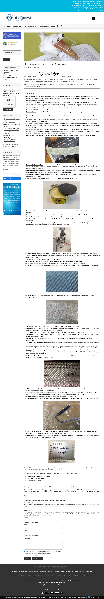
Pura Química (7, 75)
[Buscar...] (66, 26)
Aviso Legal (32, 576)
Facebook (8, 179)
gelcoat (6, 163)
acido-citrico (13, 155)
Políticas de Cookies (83, 576)
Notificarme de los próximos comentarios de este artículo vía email (43, 551)
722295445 (79, 580)
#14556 (25, 502)
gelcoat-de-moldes (11, 163)
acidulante (18, 155)
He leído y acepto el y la (11, 93)
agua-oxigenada (6, 157)
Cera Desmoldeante (31, 178)
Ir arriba (18, 576)
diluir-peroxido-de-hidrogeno (12, 159)
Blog (53, 26)
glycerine (4, 165)
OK (89, 597)
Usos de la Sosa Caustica (11, 144)
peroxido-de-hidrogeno (7, 167)
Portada (6, 26)
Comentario (27, 538)
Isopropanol (8, 155)
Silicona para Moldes (9, 122)
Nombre (26, 524)
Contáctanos (24, 576)
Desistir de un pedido (70, 576)
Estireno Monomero (31, 392)
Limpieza (6, 72)
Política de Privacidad (42, 576)
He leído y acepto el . (36, 556)
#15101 (25, 510)
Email (25, 530)
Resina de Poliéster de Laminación (36, 129)
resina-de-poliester (15, 167)
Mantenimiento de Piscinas (11, 70)
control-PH (11, 157)
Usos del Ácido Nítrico (10, 139)
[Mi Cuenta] (57, 26)
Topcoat (28, 350)
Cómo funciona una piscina (11, 146)
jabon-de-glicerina (14, 165)
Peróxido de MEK (31, 219)
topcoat (6, 169)
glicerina (17, 163)
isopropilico (8, 165)
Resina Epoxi (29, 123)
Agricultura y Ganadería (10, 77)
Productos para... (19, 26)
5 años (30, 507)
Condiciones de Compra (56, 576)
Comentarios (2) (37, 67)
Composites (7, 79)
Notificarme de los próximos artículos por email (37, 553)
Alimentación (7, 73)
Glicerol (4, 155)
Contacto (32, 26)
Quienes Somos (43, 26)
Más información (95, 597)
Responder (26, 507)
